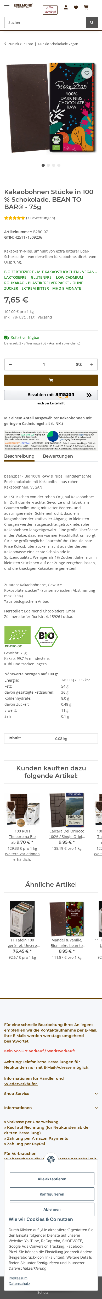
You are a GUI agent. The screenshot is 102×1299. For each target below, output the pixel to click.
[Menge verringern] (10, 364)
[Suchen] (92, 22)
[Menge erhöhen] (92, 364)
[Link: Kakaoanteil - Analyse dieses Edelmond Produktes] (51, 440)
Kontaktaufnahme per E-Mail (68, 1030)
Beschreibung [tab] (19, 456)
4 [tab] (58, 165)
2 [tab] (48, 165)
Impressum (18, 1278)
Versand (45, 317)
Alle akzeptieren (52, 1179)
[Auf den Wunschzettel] (87, 73)
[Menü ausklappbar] (6, 3)
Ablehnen (52, 1209)
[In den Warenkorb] (8, 58)
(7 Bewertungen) (40, 217)
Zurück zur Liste (20, 43)
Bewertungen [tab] (58, 456)
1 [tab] (43, 165)
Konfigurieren (52, 1194)
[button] (66, 7)
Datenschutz (19, 1283)
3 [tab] (53, 165)
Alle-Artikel (50, 9)
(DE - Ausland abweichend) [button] (60, 343)
